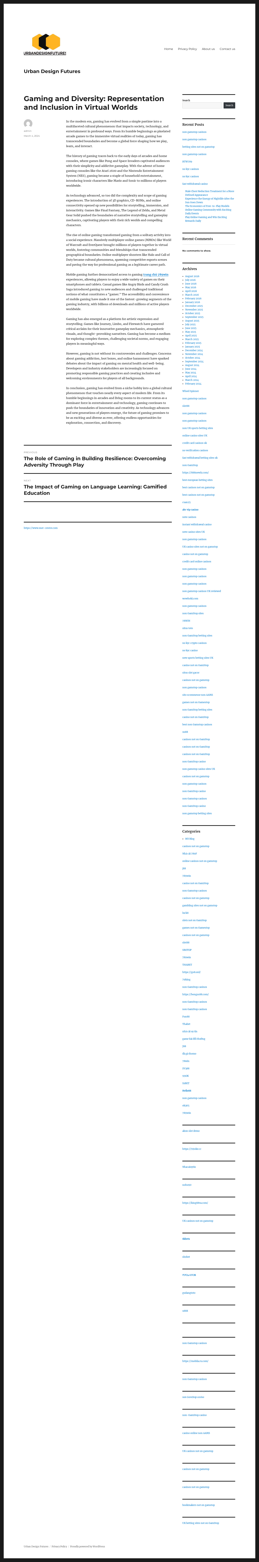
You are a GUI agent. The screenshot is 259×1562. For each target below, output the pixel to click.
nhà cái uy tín (189, 1031)
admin (28, 130)
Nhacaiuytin (189, 1166)
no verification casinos (195, 450)
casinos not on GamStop (196, 739)
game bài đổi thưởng (193, 1038)
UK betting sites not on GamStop (200, 1523)
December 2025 (194, 305)
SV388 (185, 1068)
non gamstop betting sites (197, 813)
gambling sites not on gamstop (199, 905)
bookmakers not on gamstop (198, 1505)
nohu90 (186, 1184)
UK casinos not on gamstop (197, 1220)
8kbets (186, 1238)
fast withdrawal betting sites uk (200, 457)
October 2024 (192, 357)
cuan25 (186, 502)
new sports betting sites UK (197, 657)
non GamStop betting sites (197, 635)
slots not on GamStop (194, 920)
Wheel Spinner (190, 391)
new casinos (189, 517)
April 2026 (191, 291)
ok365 (185, 1105)
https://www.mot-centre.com (41, 528)
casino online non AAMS (196, 1433)
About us (208, 49)
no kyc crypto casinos (194, 643)
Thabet (186, 1024)
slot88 (185, 405)
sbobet (186, 1256)
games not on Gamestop (196, 702)
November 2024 (194, 354)
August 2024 (192, 365)
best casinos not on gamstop (198, 487)
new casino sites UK (193, 531)
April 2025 (191, 335)
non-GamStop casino (194, 1415)
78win (185, 1061)
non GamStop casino (194, 761)
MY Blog (190, 838)
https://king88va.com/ (195, 1202)
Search (186, 100)
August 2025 (192, 320)
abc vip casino (190, 509)
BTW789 (187, 161)
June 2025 (190, 328)
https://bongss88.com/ (195, 994)
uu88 (185, 731)
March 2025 (192, 339)
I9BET (185, 1083)
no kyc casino (190, 650)
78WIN (186, 620)
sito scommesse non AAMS (197, 694)
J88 (184, 1046)
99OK (185, 1075)
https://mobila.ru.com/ (195, 1361)
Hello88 (186, 1090)
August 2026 (192, 276)
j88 (184, 868)
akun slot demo (191, 1130)
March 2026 (192, 294)
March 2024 (192, 380)
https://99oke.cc (191, 1148)
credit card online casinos (196, 561)
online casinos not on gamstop (199, 861)
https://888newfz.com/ (195, 472)
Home (168, 49)
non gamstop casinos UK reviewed (201, 591)
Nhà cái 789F (189, 853)
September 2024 (194, 361)
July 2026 (190, 280)
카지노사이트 (189, 1274)
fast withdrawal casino (195, 183)
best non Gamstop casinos (197, 724)
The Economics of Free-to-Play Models (207, 206)
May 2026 (190, 287)
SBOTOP (187, 949)
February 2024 (193, 383)
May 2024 (190, 372)
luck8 (185, 912)
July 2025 (190, 324)
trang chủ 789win (155, 274)
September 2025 (194, 317)
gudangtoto (188, 1292)
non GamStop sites (193, 613)
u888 (185, 1310)
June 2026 (191, 283)
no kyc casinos (190, 169)
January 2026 (192, 302)
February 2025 (193, 343)
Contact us (227, 49)
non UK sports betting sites (197, 428)
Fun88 (186, 1016)
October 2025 (192, 313)
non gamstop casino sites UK (198, 769)
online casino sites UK (194, 435)
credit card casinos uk (194, 443)
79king (186, 979)
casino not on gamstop (195, 554)
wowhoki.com (190, 598)
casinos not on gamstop (195, 680)
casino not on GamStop (195, 665)
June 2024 (190, 368)
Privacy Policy (187, 49)
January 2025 (192, 346)
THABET (187, 964)
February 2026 (193, 298)
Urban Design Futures (52, 71)
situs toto (187, 628)
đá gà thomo (189, 1053)
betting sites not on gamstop (198, 146)
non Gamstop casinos (194, 798)
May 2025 (190, 331)
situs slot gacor (190, 672)
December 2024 (194, 350)
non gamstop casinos (194, 132)
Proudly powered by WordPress (87, 1546)
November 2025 (194, 309)
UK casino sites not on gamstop (200, 546)
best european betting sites (197, 480)
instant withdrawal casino (197, 524)
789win (186, 875)
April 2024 (191, 376)
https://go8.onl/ (191, 972)
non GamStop (190, 465)
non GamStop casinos (194, 987)
